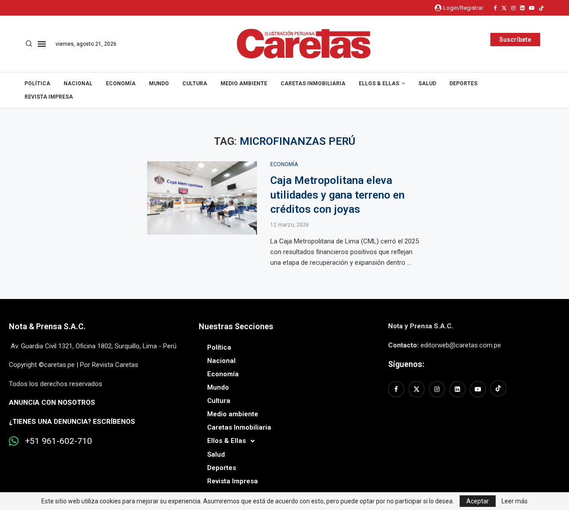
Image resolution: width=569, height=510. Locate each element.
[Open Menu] (42, 44)
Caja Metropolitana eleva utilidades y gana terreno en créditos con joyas (337, 194)
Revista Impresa (48, 97)
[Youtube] (532, 8)
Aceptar (477, 501)
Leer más (514, 501)
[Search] (28, 44)
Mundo (159, 83)
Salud (427, 83)
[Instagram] (513, 8)
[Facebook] (495, 8)
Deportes (463, 83)
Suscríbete (515, 39)
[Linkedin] (522, 8)
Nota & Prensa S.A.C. (47, 326)
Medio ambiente (243, 83)
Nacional (78, 83)
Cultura (194, 83)
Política (37, 83)
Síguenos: (406, 364)
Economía (121, 83)
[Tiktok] (541, 8)
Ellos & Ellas (379, 83)
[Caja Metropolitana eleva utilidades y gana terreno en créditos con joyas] (202, 198)
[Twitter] (504, 8)
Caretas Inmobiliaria (312, 83)
